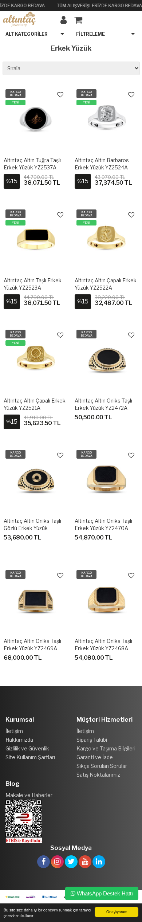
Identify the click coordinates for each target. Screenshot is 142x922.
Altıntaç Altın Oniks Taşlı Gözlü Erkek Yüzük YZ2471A (32, 528)
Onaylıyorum (116, 911)
